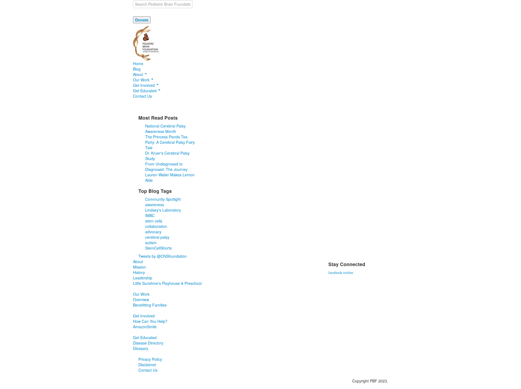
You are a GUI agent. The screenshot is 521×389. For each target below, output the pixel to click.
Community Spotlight (163, 199)
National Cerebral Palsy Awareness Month (165, 128)
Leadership (142, 277)
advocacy (153, 231)
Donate (141, 20)
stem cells (153, 221)
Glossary (140, 348)
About (138, 74)
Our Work (142, 79)
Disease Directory (148, 343)
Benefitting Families (150, 305)
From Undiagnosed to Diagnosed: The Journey (166, 166)
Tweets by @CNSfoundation (162, 256)
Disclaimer (147, 364)
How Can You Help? (150, 321)
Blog (137, 69)
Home (138, 63)
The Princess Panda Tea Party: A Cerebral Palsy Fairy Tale (170, 142)
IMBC (150, 215)
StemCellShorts (158, 248)
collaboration (156, 226)
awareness (154, 204)
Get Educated (145, 90)
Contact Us (142, 96)
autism (151, 242)
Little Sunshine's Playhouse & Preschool (167, 283)
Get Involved (144, 85)
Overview (141, 299)
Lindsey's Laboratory (163, 210)
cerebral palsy (157, 237)
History (139, 272)
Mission (139, 267)
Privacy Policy (150, 359)
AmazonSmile (145, 326)
